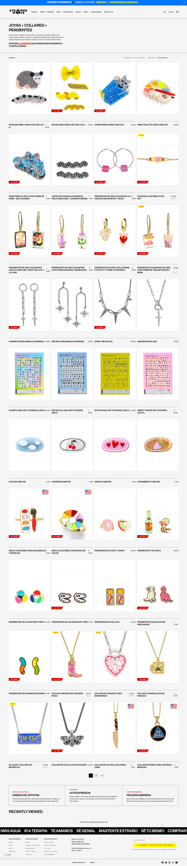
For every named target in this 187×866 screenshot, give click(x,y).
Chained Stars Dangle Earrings (26, 341)
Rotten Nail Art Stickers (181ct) (112, 410)
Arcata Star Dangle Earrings (68, 341)
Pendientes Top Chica (149, 550)
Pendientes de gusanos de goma (27, 693)
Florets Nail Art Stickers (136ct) (27, 410)
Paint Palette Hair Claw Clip (152, 125)
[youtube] (176, 862)
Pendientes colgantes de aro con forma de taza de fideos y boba (153, 270)
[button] (171, 12)
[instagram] (169, 862)
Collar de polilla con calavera (69, 765)
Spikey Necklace (103, 341)
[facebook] (162, 862)
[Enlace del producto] (29, 88)
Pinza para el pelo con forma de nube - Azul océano (26, 197)
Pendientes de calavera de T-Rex (70, 622)
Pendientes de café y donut (109, 550)
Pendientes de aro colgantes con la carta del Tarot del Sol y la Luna (26, 270)
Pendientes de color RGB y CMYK (26, 622)
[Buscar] (164, 12)
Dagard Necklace (147, 341)
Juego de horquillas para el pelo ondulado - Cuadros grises (70, 197)
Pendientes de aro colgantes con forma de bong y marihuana (69, 268)
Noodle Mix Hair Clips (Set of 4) (68, 125)
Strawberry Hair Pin (148, 482)
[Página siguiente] (102, 775)
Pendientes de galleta (106, 622)
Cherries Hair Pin (61, 482)
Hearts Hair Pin (102, 482)
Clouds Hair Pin (17, 482)
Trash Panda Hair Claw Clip (109, 125)
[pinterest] (166, 862)
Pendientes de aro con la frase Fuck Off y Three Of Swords (112, 268)
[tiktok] (173, 862)
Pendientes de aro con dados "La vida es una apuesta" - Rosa (112, 197)
